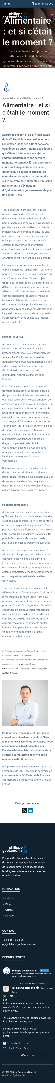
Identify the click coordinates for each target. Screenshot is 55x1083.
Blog (8, 904)
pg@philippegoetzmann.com (19, 944)
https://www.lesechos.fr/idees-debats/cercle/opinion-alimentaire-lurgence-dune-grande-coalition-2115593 (24, 668)
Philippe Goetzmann (23, 987)
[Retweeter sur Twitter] (18, 983)
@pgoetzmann (47, 988)
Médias (9, 898)
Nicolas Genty (32, 651)
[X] (24, 810)
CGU (22, 1075)
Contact (10, 915)
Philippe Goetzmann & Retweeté (33, 984)
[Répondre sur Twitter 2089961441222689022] (5, 1048)
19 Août (14, 992)
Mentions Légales (10, 1075)
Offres (9, 909)
